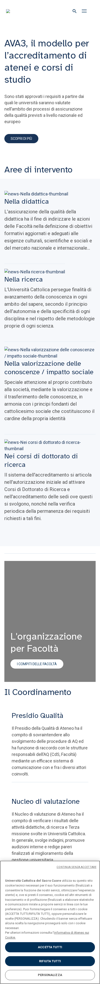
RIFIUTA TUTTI (50, 961)
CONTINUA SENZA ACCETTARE (76, 867)
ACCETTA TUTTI (50, 947)
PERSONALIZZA (50, 975)
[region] (50, 922)
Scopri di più (21, 139)
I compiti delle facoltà (37, 664)
